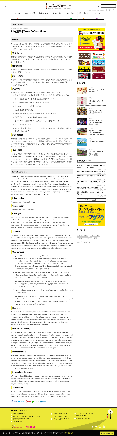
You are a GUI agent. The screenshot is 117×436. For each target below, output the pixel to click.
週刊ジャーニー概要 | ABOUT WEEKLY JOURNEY (27, 416)
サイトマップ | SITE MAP (59, 416)
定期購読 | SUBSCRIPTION (21, 419)
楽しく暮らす (83, 14)
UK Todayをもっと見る (91, 200)
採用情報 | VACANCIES (83, 418)
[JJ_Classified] (91, 215)
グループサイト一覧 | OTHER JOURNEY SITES (84, 415)
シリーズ (97, 14)
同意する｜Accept (107, 433)
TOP (113, 426)
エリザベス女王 (94, 235)
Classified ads (18, 421)
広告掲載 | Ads (95, 10)
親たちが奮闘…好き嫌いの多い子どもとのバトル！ (91, 171)
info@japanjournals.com (40, 194)
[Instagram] (113, 10)
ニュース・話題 (30, 14)
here (33, 202)
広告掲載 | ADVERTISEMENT (60, 413)
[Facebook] (106, 10)
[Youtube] (104, 427)
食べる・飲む (57, 14)
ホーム (17, 14)
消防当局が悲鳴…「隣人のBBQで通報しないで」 (91, 188)
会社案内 (20, 24)
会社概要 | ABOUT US (19, 413)
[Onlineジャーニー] (58, 6)
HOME (14, 24)
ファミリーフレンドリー (84, 238)
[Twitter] (109, 10)
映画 (95, 238)
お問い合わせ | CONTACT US (60, 419)
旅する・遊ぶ (44, 14)
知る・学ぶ (71, 14)
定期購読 (102, 10)
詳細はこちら (69, 433)
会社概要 (89, 10)
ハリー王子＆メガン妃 (83, 242)
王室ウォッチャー (82, 235)
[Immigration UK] (91, 39)
